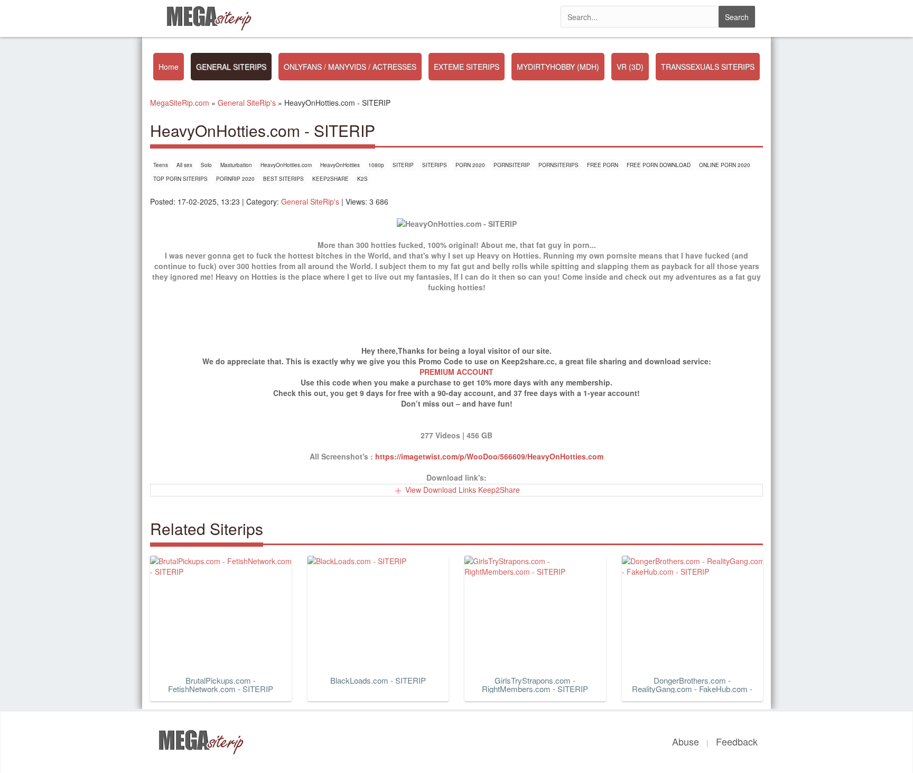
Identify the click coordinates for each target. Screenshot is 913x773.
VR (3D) (630, 66)
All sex (184, 165)
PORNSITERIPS (558, 165)
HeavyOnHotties (340, 165)
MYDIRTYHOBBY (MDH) (558, 66)
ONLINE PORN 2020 (724, 165)
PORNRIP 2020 (235, 178)
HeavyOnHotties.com (286, 165)
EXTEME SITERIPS (466, 66)
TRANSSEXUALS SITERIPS (707, 66)
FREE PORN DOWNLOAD (659, 165)
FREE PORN (602, 165)
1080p (376, 165)
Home (169, 66)
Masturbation (236, 165)
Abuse (685, 741)
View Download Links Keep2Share (462, 489)
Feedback (737, 741)
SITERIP (403, 165)
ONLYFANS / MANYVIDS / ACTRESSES (350, 66)
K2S (362, 178)
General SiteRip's (310, 201)
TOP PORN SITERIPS (180, 178)
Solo (206, 165)
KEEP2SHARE (330, 178)
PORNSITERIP (511, 165)
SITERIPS (434, 165)
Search (737, 17)
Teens (160, 165)
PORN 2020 (470, 165)
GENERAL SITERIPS (231, 66)
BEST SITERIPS (283, 178)
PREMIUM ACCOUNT (456, 371)
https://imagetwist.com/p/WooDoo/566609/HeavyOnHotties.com (489, 456)
